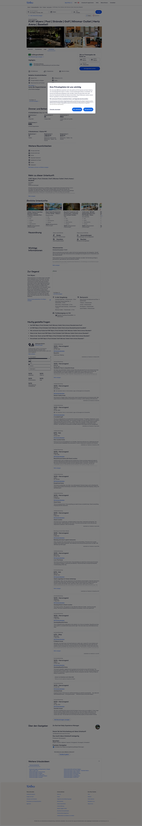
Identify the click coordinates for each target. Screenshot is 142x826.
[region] (71, 98)
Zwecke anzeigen (55, 109)
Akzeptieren (88, 109)
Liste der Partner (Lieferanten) (56, 104)
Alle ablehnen (77, 109)
